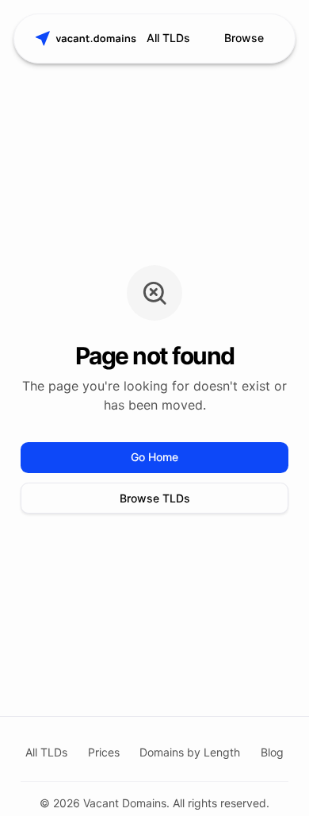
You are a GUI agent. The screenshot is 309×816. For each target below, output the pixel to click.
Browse (244, 37)
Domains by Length (189, 752)
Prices (104, 752)
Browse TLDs (155, 498)
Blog (272, 752)
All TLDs (168, 37)
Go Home (154, 457)
